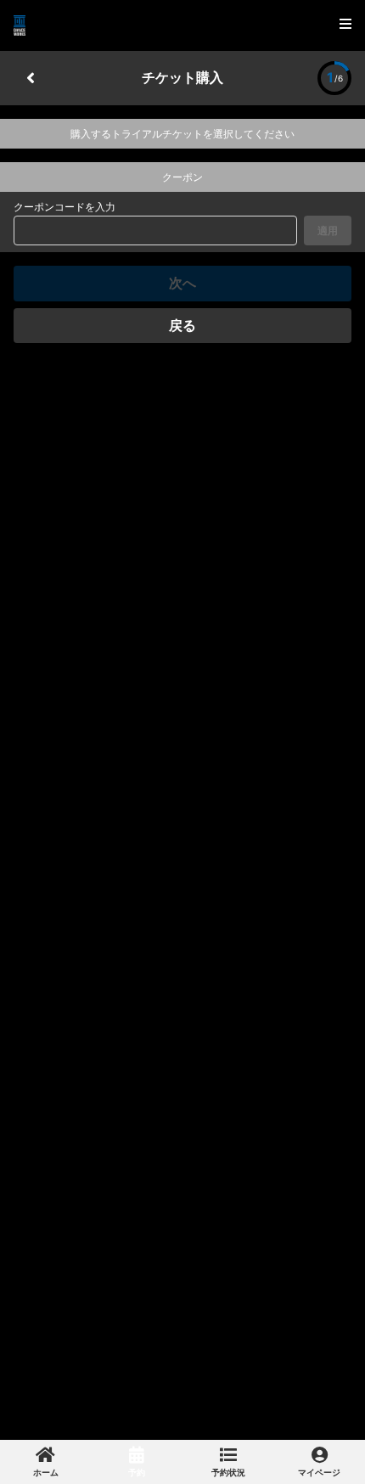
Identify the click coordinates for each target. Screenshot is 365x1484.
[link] (46, 1462)
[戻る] (31, 78)
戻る (182, 325)
